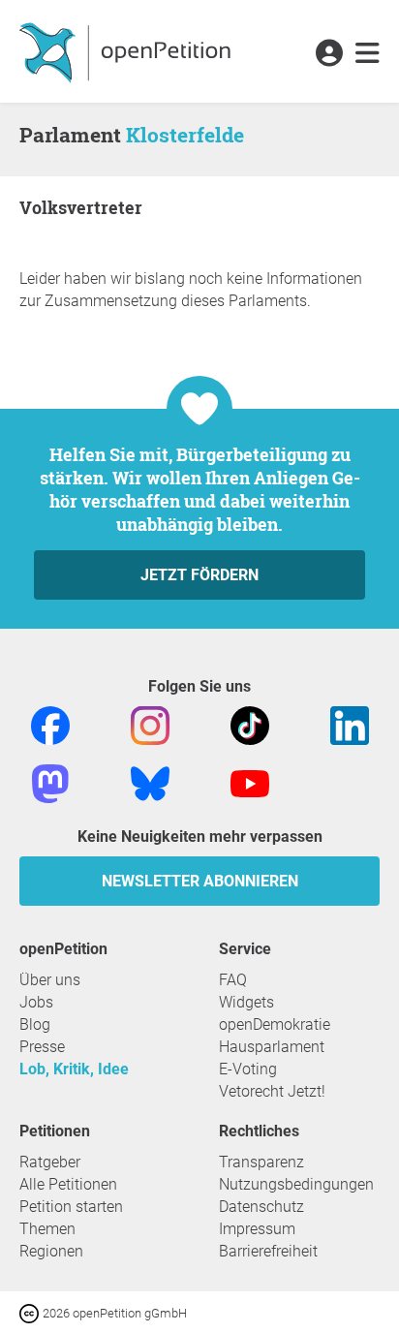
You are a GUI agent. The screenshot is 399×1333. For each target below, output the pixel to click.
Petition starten (71, 1206)
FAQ (233, 980)
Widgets (246, 1002)
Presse (42, 1047)
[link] (367, 54)
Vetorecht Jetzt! (272, 1091)
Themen (47, 1229)
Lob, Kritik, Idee (74, 1069)
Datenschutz (261, 1206)
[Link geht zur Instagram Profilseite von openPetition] (150, 724)
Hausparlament (271, 1047)
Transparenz (261, 1162)
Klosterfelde (185, 134)
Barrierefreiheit (268, 1251)
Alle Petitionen (68, 1184)
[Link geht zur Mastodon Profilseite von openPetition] (50, 782)
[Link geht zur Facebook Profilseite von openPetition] (50, 724)
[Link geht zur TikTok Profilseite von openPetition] (249, 724)
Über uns (49, 980)
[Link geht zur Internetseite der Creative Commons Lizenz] (31, 1312)
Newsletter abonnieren (200, 881)
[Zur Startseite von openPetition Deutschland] (127, 51)
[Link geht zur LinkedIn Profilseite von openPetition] (349, 724)
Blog (34, 1024)
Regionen (51, 1251)
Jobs (36, 1002)
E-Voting (248, 1069)
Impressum (257, 1229)
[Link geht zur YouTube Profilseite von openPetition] (249, 782)
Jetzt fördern (199, 575)
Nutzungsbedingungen (296, 1184)
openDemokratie (274, 1024)
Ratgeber (49, 1162)
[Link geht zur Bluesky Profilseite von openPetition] (150, 782)
